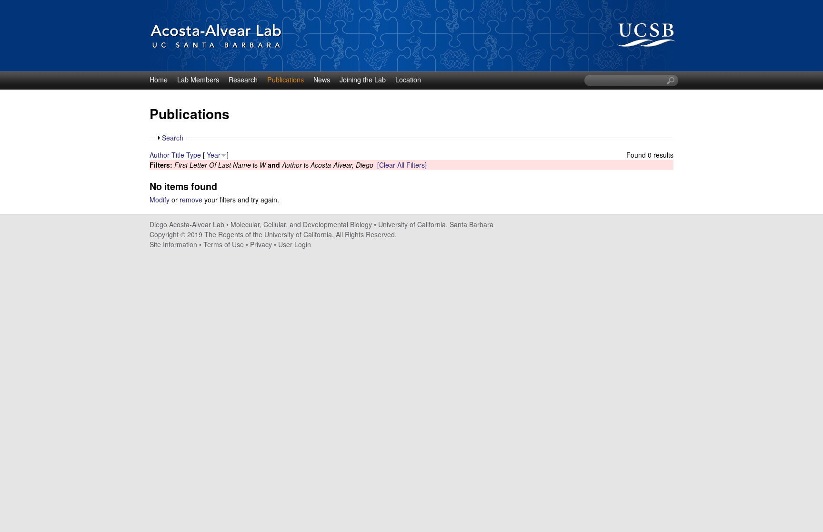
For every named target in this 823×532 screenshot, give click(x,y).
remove (191, 199)
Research (243, 79)
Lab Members (198, 79)
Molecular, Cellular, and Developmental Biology (301, 224)
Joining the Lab (363, 79)
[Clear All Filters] (402, 165)
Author (160, 155)
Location (408, 79)
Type (193, 155)
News (321, 79)
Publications (285, 79)
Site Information (173, 244)
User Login (294, 244)
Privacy (261, 244)
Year (214, 155)
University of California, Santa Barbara (435, 224)
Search (172, 137)
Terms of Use (223, 244)
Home (159, 79)
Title (177, 155)
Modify (160, 199)
